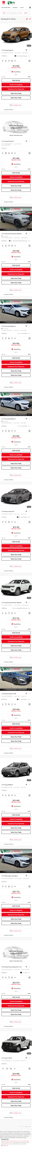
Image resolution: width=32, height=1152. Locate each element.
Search (26, 13)
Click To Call (16, 80)
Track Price (17, 72)
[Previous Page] (19, 1126)
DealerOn (12, 1141)
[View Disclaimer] (15, 60)
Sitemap (16, 1141)
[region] (16, 76)
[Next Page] (22, 1126)
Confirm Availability (16, 85)
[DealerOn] (5, 1139)
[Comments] (30, 61)
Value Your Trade (16, 93)
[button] (6, 7)
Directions (15, 7)
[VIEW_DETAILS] (16, 126)
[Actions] (29, 50)
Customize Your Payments (16, 89)
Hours (11, 1142)
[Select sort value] (29, 19)
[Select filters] (27, 19)
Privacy (20, 1141)
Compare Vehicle (8, 109)
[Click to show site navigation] (30, 7)
